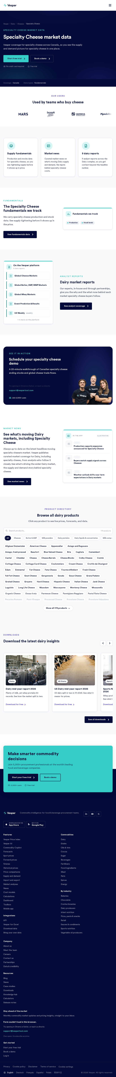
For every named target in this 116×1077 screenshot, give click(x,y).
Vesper (5, 24)
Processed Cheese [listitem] (53, 600)
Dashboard (8, 901)
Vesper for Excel (11, 925)
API (5, 920)
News (6, 888)
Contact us (8, 958)
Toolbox (7, 905)
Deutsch (20, 1073)
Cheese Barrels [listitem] (48, 558)
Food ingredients (68, 868)
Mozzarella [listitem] (97, 588)
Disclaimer (32, 1067)
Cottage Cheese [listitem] (13, 564)
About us (7, 946)
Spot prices (8, 856)
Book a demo (40, 59)
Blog (5, 978)
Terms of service (48, 1067)
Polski (48, 1073)
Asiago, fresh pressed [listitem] (15, 552)
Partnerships (9, 962)
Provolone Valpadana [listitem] (99, 600)
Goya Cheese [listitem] (75, 576)
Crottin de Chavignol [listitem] (97, 564)
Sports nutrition (68, 929)
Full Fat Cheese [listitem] (12, 576)
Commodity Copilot (12, 848)
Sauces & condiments (70, 925)
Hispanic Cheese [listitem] (62, 582)
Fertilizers (65, 864)
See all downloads (97, 720)
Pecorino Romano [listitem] (13, 600)
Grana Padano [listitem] (93, 576)
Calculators (8, 998)
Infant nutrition (67, 912)
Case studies (9, 986)
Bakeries (64, 896)
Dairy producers (68, 908)
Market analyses (10, 884)
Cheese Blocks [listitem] (67, 558)
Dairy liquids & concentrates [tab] (86, 538)
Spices (64, 880)
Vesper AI (7, 844)
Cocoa (64, 852)
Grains (63, 844)
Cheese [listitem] (33, 558)
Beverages (65, 860)
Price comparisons (11, 872)
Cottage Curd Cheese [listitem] (36, 564)
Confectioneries (68, 904)
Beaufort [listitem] (35, 552)
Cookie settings (66, 1067)
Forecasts (8, 852)
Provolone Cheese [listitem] (75, 600)
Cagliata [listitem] (80, 552)
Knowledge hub (10, 995)
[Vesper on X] (98, 814)
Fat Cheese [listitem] (34, 570)
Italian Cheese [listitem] (81, 582)
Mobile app (8, 909)
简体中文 (58, 1073)
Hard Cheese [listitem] (43, 582)
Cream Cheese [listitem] (76, 564)
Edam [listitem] (7, 570)
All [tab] (8, 538)
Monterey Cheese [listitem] (78, 588)
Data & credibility (11, 966)
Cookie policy (19, 1067)
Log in (6, 1056)
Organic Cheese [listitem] (13, 594)
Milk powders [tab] (47, 538)
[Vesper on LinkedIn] (86, 814)
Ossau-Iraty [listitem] (31, 594)
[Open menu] (110, 5)
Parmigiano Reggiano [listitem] (73, 594)
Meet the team (10, 950)
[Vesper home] (9, 5)
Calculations (8, 896)
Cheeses (20, 24)
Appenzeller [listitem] (57, 546)
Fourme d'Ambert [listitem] (69, 570)
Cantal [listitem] (8, 558)
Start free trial (14, 59)
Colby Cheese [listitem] (85, 558)
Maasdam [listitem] (44, 588)
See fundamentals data (18, 234)
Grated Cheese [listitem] (12, 582)
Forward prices (10, 860)
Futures (6, 864)
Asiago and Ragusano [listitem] (78, 546)
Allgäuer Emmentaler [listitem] (15, 546)
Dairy (13, 24)
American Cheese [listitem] (38, 546)
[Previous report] (103, 643)
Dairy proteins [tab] (63, 538)
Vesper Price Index (11, 840)
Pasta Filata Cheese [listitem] (97, 594)
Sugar (63, 856)
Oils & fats (65, 848)
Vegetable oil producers (71, 933)
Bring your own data (12, 933)
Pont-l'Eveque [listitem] (33, 600)
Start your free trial (21, 777)
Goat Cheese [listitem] (30, 576)
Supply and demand (11, 876)
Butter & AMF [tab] (31, 538)
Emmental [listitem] (20, 570)
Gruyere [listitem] (28, 582)
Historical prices (10, 868)
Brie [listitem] (69, 552)
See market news (15, 482)
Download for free (14, 705)
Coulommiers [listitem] (57, 564)
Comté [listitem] (100, 558)
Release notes (9, 1003)
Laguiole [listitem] (9, 588)
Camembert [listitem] (94, 552)
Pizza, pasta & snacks (70, 916)
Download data (10, 929)
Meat (63, 872)
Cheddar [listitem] (20, 558)
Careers (7, 954)
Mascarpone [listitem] (59, 588)
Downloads (8, 990)
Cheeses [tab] (17, 538)
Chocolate (65, 900)
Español (39, 1073)
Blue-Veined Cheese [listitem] (53, 552)
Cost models (9, 892)
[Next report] (110, 643)
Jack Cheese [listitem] (99, 582)
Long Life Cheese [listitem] (26, 588)
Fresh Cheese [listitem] (89, 570)
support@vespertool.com (21, 390)
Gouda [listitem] (61, 576)
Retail (63, 920)
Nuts (63, 876)
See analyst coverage (74, 306)
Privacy (6, 1067)
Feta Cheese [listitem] (51, 570)
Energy (64, 884)
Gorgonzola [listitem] (47, 576)
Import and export (11, 880)
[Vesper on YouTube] (92, 814)
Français (30, 1073)
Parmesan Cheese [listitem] (49, 594)
